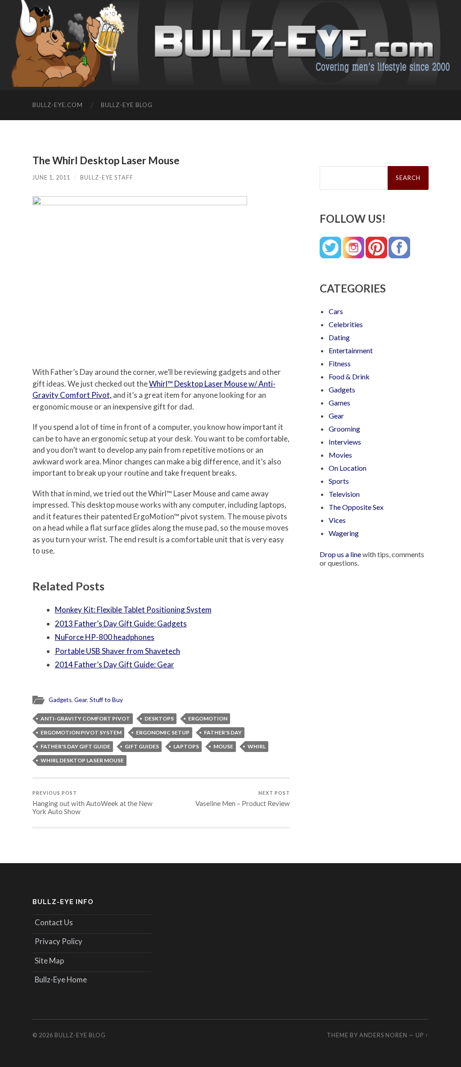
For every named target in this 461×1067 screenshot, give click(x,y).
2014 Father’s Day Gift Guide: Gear (114, 664)
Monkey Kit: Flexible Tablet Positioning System (133, 609)
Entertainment (351, 350)
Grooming (344, 428)
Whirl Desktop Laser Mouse (82, 760)
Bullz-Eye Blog (127, 104)
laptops (186, 746)
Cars (336, 311)
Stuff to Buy (106, 699)
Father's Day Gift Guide (75, 746)
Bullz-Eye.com (57, 104)
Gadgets (60, 699)
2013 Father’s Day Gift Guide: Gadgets (121, 623)
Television (344, 494)
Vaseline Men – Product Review (242, 798)
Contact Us (54, 922)
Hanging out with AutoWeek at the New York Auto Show (92, 802)
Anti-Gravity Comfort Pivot (85, 718)
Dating (339, 337)
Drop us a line (340, 554)
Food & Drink (349, 376)
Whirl (257, 746)
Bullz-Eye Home (61, 979)
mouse (223, 746)
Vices (337, 520)
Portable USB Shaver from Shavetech (117, 651)
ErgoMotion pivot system (81, 732)
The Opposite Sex (356, 507)
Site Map (49, 960)
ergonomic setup (163, 732)
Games (339, 402)
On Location (347, 468)
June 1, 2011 (51, 177)
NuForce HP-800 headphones (104, 637)
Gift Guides (142, 746)
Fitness (340, 363)
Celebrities (346, 324)
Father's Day (223, 732)
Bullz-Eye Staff (106, 177)
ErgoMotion (207, 718)
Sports (339, 481)
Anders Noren (383, 1035)
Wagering (344, 533)
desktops (159, 718)
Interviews (345, 441)
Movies (340, 454)
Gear (80, 699)
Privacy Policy (58, 941)
